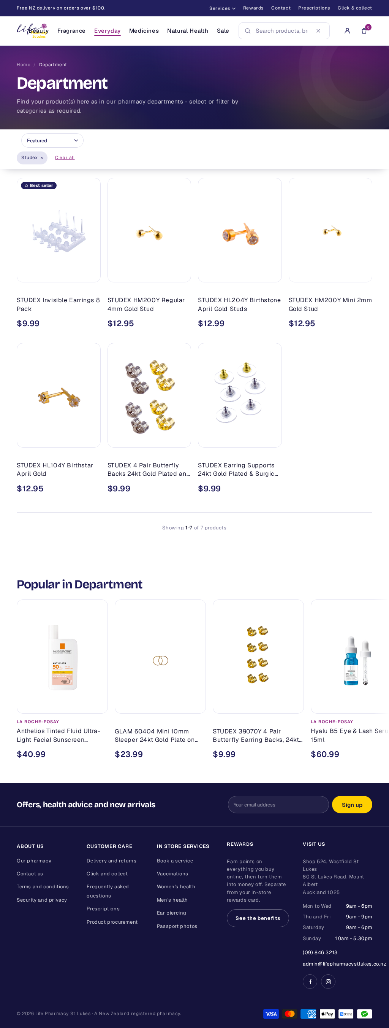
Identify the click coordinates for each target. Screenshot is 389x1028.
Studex (32, 158)
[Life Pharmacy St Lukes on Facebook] (310, 981)
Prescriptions (314, 8)
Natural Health (187, 30)
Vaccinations (172, 873)
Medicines (144, 30)
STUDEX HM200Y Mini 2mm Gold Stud (330, 304)
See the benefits (258, 918)
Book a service (175, 860)
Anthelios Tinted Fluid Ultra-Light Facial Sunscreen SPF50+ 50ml (58, 735)
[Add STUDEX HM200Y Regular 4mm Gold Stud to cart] (179, 273)
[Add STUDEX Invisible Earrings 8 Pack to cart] (89, 273)
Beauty (38, 30)
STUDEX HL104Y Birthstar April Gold (55, 469)
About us (30, 846)
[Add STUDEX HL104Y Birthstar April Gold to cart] (89, 438)
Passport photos (177, 926)
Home (23, 65)
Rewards (253, 8)
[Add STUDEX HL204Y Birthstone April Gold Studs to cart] (270, 273)
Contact (281, 8)
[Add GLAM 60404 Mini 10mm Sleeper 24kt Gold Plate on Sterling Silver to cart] (194, 704)
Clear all (64, 158)
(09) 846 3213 (320, 952)
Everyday (107, 30)
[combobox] (282, 31)
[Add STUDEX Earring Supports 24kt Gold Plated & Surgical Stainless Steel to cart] (270, 438)
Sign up (352, 804)
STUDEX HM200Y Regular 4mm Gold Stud (146, 304)
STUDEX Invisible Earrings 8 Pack (58, 304)
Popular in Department (79, 584)
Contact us (30, 873)
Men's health (172, 900)
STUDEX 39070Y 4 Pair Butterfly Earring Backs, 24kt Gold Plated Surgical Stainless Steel (258, 735)
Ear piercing (172, 913)
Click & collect (355, 8)
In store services (183, 846)
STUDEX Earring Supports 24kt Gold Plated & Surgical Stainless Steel (239, 469)
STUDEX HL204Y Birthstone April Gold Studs (239, 304)
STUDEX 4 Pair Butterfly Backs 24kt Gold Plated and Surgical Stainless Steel (149, 469)
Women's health (176, 886)
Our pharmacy (34, 860)
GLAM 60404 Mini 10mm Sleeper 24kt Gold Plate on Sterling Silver (155, 735)
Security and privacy (42, 900)
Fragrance (71, 30)
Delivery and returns (111, 860)
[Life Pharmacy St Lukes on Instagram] (328, 981)
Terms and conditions (43, 886)
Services (219, 8)
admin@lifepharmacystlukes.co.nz (345, 964)
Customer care (109, 846)
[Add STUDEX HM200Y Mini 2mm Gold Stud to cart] (361, 273)
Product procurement (112, 922)
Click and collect (107, 873)
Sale (223, 30)
